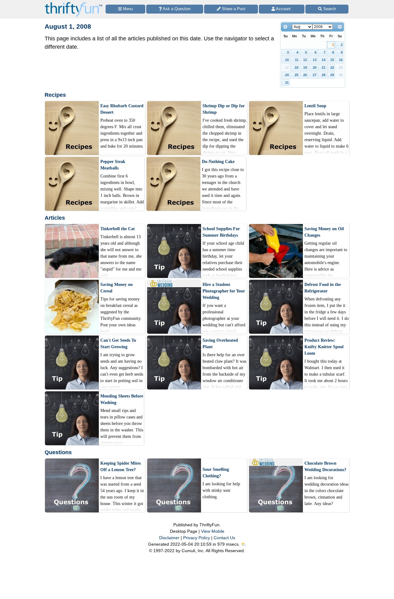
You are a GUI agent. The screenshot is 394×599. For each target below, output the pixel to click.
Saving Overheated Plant (220, 343)
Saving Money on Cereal (116, 287)
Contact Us (224, 537)
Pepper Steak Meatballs (112, 164)
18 (296, 67)
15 (332, 60)
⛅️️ (243, 544)
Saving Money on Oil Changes (324, 232)
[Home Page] (73, 3)
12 (305, 60)
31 (287, 82)
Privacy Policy (196, 537)
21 (323, 67)
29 (332, 75)
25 (296, 75)
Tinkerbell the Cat (117, 228)
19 (305, 67)
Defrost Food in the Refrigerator (322, 287)
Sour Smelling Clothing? (216, 472)
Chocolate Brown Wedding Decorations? (325, 466)
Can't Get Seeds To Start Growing (118, 343)
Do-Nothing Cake (218, 161)
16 (341, 60)
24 (287, 75)
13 (314, 60)
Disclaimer (169, 537)
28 (323, 75)
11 (296, 60)
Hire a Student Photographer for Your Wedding (224, 291)
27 (314, 75)
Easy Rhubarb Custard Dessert (121, 109)
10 (287, 60)
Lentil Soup (315, 106)
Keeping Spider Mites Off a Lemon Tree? (120, 466)
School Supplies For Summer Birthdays (221, 232)
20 (314, 67)
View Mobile (212, 531)
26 (305, 75)
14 (323, 60)
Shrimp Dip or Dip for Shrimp (224, 109)
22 (332, 67)
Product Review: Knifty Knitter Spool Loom (324, 347)
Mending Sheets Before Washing (121, 399)
